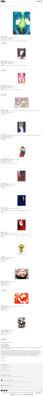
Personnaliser (19, 394)
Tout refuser (12, 394)
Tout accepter (38, 392)
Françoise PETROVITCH (14, 5)
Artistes (7, 5)
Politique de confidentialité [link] (28, 394)
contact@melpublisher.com (5, 369)
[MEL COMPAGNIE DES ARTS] (3, 1)
